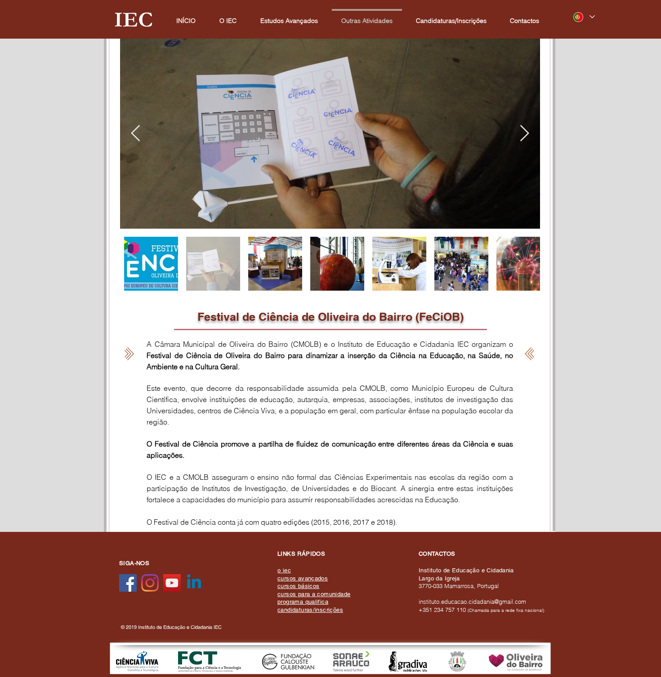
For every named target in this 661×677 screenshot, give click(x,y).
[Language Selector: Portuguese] (584, 17)
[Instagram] (150, 583)
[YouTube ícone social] (172, 583)
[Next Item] (524, 133)
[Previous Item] (135, 133)
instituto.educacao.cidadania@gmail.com (472, 601)
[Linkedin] (194, 583)
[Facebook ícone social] (128, 583)
